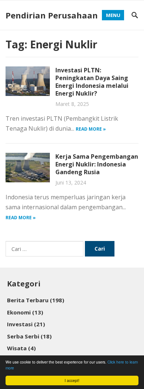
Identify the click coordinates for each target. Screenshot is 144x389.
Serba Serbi (29, 336)
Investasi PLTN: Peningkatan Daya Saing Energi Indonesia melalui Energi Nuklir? (91, 81)
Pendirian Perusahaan (52, 15)
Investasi (26, 324)
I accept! (72, 380)
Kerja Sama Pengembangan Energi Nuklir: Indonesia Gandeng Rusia (96, 164)
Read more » (91, 129)
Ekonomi (25, 312)
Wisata (21, 348)
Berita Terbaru (35, 300)
